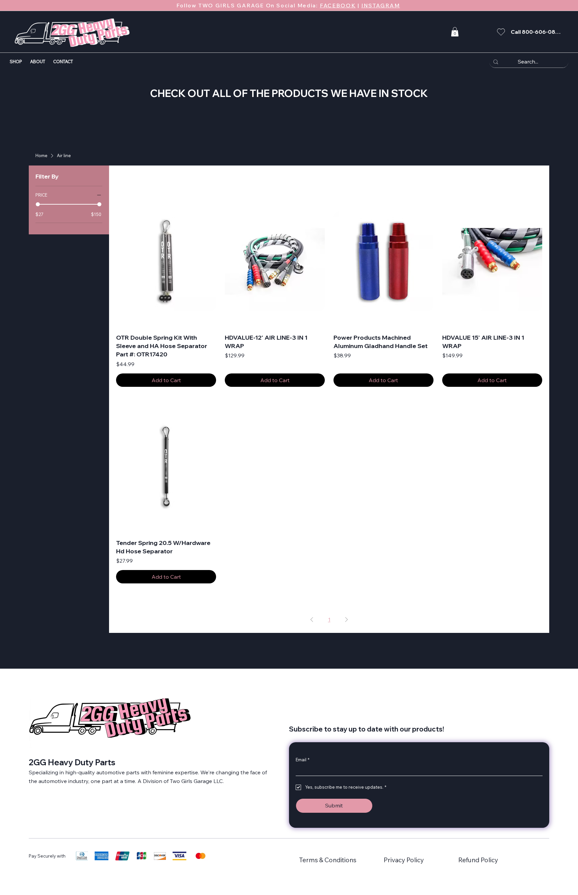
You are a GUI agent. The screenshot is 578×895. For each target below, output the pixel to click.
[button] (455, 31)
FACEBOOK (338, 5)
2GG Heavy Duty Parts (72, 762)
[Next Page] (347, 619)
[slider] (38, 204)
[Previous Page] (312, 619)
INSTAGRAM (380, 5)
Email (302, 759)
